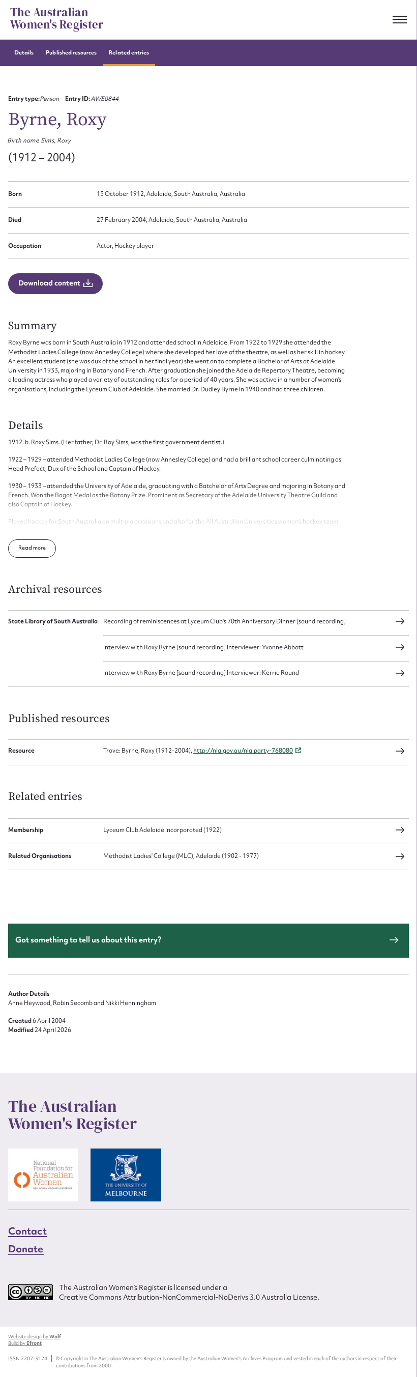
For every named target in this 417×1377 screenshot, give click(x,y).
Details (24, 52)
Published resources (71, 52)
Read (25, 548)
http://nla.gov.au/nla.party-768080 (243, 751)
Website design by (34, 1336)
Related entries (129, 52)
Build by (25, 1343)
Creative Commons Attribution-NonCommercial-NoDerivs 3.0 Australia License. (189, 1297)
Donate (26, 1248)
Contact (27, 1231)
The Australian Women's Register (56, 19)
